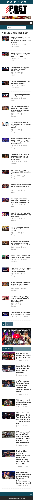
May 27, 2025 (16, 98)
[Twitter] (11, 2)
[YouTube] (25, 2)
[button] (30, 23)
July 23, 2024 (16, 130)
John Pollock (26, 316)
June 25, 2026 (16, 59)
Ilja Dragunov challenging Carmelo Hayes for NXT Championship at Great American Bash (20, 284)
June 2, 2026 (16, 73)
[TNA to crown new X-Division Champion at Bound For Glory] (8, 402)
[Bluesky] (7, 2)
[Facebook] (18, 2)
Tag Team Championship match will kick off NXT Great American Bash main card (20, 229)
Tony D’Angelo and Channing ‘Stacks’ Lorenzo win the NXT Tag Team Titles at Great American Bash (20, 200)
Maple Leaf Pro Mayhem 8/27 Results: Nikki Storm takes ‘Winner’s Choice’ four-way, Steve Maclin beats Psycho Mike (23, 457)
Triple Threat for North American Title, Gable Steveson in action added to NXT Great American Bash (20, 243)
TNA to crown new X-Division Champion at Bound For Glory (23, 402)
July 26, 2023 (16, 247)
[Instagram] (14, 2)
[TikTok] (21, 2)
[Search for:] (16, 27)
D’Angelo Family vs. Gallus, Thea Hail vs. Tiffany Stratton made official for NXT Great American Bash (21, 270)
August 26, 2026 (23, 485)
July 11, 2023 (15, 288)
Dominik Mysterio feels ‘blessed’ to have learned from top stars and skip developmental (21, 214)
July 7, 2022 (15, 316)
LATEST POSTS (7, 349)
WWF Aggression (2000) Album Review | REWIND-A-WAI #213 (23, 356)
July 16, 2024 (16, 146)
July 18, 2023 (16, 259)
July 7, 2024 (15, 162)
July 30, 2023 (16, 190)
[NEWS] (5, 38)
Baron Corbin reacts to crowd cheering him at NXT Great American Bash (21, 172)
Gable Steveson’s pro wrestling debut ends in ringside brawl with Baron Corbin (21, 186)
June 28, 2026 (16, 44)
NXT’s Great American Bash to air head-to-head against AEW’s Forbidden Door (20, 69)
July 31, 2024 (16, 114)
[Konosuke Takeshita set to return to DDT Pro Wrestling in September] (8, 368)
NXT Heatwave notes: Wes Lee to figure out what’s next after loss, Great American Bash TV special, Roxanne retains (20, 157)
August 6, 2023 (16, 176)
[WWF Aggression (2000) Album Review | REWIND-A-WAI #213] (8, 356)
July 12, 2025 (16, 85)
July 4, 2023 (15, 304)
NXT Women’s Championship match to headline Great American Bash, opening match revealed (20, 54)
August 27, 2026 (23, 360)
